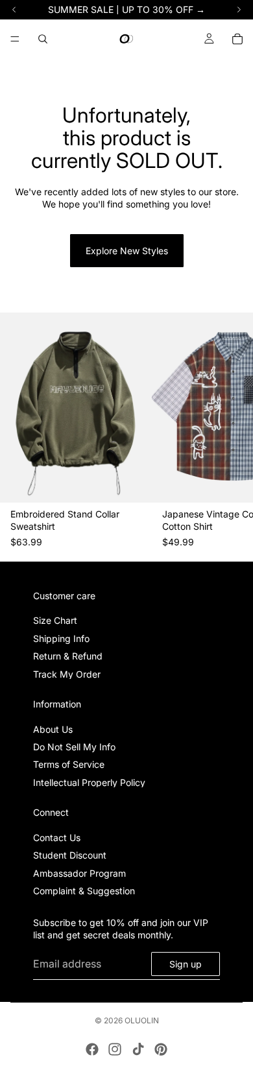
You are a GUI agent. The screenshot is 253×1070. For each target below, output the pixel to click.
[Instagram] (115, 1049)
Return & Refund (67, 655)
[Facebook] (92, 1049)
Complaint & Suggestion (84, 890)
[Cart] (237, 39)
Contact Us (56, 837)
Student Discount (69, 855)
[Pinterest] (161, 1049)
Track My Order (67, 673)
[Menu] (15, 39)
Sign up (185, 963)
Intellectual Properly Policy (89, 781)
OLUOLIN (142, 1020)
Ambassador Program (79, 872)
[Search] (43, 39)
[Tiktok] (138, 1049)
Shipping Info (61, 637)
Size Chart (55, 620)
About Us (53, 728)
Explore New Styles (127, 250)
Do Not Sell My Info (74, 746)
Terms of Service (68, 764)
